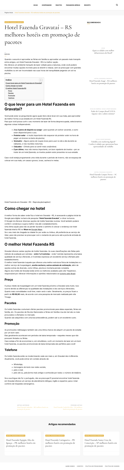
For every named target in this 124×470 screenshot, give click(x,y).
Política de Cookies (112, 466)
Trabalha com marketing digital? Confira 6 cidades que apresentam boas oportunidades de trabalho (103, 144)
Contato (80, 466)
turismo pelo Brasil (67, 274)
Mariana (7, 54)
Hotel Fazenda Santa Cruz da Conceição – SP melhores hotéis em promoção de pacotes (101, 443)
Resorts (87, 5)
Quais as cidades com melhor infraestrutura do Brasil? (103, 51)
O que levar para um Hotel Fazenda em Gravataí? (24, 83)
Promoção (11, 95)
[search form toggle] (117, 5)
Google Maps (36, 229)
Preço (10, 91)
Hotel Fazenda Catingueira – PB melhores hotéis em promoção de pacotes (60, 443)
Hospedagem (46, 5)
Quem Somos (70, 466)
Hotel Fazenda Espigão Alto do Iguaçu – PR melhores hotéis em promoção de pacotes (20, 443)
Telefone (11, 98)
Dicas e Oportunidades (109, 108)
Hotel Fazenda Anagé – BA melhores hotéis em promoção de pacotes (103, 82)
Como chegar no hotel (14, 86)
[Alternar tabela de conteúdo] (40, 80)
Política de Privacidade (94, 466)
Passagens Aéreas (73, 5)
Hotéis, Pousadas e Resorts (14, 22)
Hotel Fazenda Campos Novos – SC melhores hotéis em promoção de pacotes (103, 177)
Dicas (36, 5)
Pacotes (59, 5)
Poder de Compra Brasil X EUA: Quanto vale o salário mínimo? (103, 112)
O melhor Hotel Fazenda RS (16, 88)
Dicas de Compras (95, 108)
